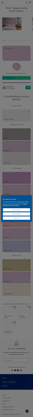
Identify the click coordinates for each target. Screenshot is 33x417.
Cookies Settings (16, 209)
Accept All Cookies (16, 214)
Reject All (16, 218)
